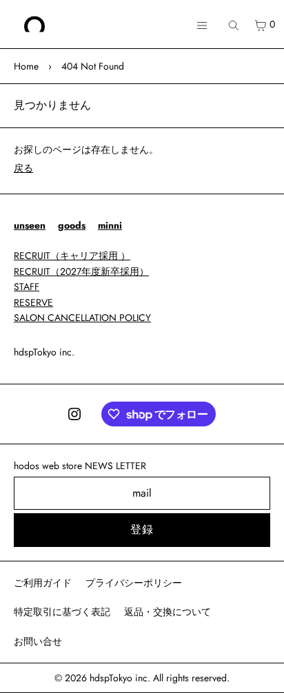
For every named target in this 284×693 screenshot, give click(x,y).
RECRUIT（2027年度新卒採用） (81, 271)
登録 (142, 529)
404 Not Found (92, 66)
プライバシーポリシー (133, 583)
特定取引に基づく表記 (62, 612)
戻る (23, 168)
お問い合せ (38, 641)
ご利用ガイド (43, 583)
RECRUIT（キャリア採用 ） (72, 255)
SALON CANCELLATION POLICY (82, 317)
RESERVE (33, 302)
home (26, 66)
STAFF (26, 286)
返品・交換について (167, 612)
